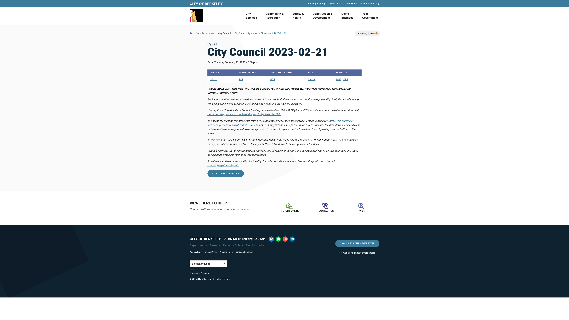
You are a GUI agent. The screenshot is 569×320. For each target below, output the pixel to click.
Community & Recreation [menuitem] (275, 15)
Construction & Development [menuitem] (323, 15)
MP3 (338, 79)
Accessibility (196, 252)
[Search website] (378, 4)
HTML (213, 79)
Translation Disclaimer (200, 273)
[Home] (191, 33)
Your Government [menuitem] (370, 15)
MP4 (345, 79)
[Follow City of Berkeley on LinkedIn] (292, 239)
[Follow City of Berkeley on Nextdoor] (278, 239)
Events (250, 245)
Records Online (233, 245)
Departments (198, 245)
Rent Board (351, 4)
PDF (241, 79)
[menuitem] (248, 16)
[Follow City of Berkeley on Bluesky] (271, 239)
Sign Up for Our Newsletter (357, 243)
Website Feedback (245, 252)
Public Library (335, 4)
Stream (311, 79)
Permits (215, 245)
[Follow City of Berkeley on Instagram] (285, 239)
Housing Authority (316, 4)
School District (368, 4)
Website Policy (227, 252)
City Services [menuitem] (251, 15)
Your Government (205, 33)
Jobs (261, 245)
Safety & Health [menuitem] (298, 15)
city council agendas (225, 173)
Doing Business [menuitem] (347, 15)
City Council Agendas (246, 33)
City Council (224, 33)
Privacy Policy (210, 252)
